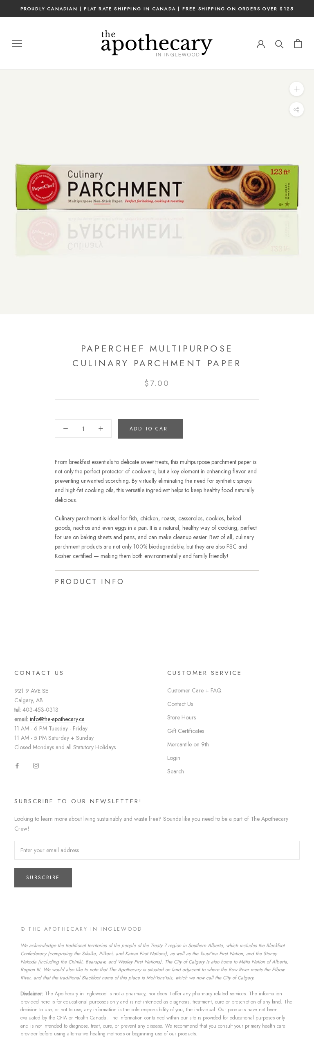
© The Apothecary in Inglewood (81, 929)
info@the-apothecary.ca (57, 719)
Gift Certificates (185, 731)
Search (175, 771)
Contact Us (180, 704)
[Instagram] (36, 765)
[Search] (279, 43)
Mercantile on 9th (188, 744)
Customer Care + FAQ (194, 690)
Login (173, 758)
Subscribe (43, 877)
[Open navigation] (17, 43)
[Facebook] (17, 765)
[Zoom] (296, 89)
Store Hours (181, 717)
